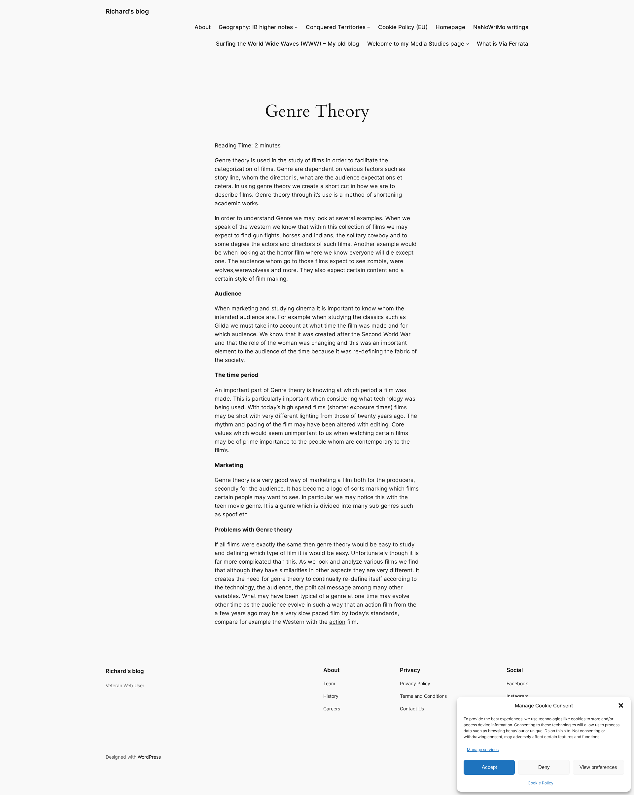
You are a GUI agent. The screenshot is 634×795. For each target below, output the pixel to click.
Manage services (483, 749)
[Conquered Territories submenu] (368, 27)
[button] (620, 705)
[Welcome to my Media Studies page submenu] (467, 43)
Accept (489, 767)
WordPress (149, 757)
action (337, 621)
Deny (544, 767)
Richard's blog (127, 11)
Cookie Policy (540, 782)
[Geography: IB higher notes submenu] (296, 27)
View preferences (598, 767)
